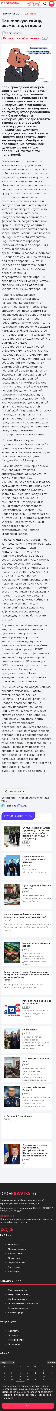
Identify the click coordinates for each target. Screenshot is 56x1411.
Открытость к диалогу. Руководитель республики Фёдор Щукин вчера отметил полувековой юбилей (35, 1150)
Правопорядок (17, 1249)
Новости (13, 1244)
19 (28, 1379)
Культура (13, 1271)
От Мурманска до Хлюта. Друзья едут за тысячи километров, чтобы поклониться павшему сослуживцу (36, 833)
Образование (16, 1262)
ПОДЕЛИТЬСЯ (16, 791)
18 (20, 1379)
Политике (7, 1398)
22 (52, 1379)
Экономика (15, 1253)
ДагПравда (14, 33)
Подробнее (7, 1215)
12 (28, 1376)
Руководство (16, 1339)
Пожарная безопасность (23, 1303)
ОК (28, 1405)
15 (52, 1376)
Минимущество (17, 1290)
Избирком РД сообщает (18, 1116)
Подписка (14, 1344)
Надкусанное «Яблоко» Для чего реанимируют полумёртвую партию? (25, 915)
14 (44, 1376)
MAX (24, 805)
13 (35, 1376)
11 (20, 1376)
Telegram (10, 805)
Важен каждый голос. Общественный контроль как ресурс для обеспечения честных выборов (26, 975)
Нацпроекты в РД (19, 1294)
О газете (13, 1335)
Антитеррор (15, 1312)
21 (44, 1379)
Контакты (13, 1330)
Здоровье (14, 1267)
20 (35, 1379)
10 (12, 1376)
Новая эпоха (29, 1029)
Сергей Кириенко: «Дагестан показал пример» (33, 859)
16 (4, 1379)
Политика (14, 1258)
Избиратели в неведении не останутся (37, 1002)
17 (12, 1379)
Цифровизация (17, 1299)
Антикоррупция (18, 1308)
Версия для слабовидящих (21, 38)
